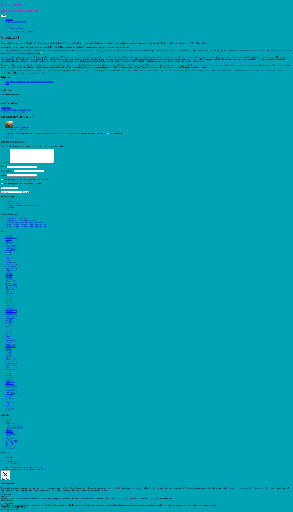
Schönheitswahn (11, 434)
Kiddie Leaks (10, 24)
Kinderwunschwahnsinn (14, 428)
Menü (3, 16)
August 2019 (10, 293)
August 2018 (10, 318)
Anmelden (9, 457)
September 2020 (11, 268)
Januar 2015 (9, 361)
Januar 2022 (9, 242)
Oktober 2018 (10, 314)
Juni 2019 (9, 297)
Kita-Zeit (8, 430)
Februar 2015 (10, 359)
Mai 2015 (8, 353)
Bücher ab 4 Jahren (17, 28)
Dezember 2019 (11, 285)
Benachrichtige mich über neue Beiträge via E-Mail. (22, 184)
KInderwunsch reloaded (14, 426)
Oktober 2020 (10, 266)
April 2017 (9, 332)
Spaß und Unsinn (11, 440)
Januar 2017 (9, 338)
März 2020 (9, 279)
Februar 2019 (10, 306)
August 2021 (10, 250)
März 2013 (9, 400)
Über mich (9, 444)
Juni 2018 (9, 322)
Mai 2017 (8, 330)
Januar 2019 (9, 308)
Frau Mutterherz (20, 127)
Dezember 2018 (11, 310)
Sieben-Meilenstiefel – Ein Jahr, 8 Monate (16, 110)
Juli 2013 (8, 396)
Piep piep (8, 201)
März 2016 (9, 343)
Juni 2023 (9, 236)
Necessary (7, 494)
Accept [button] (26, 469)
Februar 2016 (10, 345)
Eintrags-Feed (10, 459)
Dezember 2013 (11, 386)
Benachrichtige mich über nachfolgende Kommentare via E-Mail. (27, 180)
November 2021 (11, 244)
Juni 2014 (9, 373)
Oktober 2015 (10, 347)
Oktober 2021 (10, 246)
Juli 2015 (8, 349)
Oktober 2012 (10, 408)
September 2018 (11, 316)
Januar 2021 (9, 260)
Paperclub (9, 432)
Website (4, 175)
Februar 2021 (10, 258)
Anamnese (9, 20)
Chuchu (8, 224)
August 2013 (10, 394)
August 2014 (10, 369)
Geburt (8, 421)
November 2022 (11, 238)
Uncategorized (6, 108)
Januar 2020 (9, 283)
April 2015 (9, 355)
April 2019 (9, 301)
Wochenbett (9, 448)
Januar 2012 (9, 410)
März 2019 (9, 303)
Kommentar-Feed (11, 461)
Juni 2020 (9, 275)
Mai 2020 (8, 277)
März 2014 (9, 380)
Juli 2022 (8, 240)
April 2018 (9, 326)
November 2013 (11, 388)
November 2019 (11, 287)
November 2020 (11, 264)
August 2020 (10, 271)
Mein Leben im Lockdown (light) (13, 112)
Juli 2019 (8, 295)
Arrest (7, 209)
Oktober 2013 (10, 390)
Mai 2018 (8, 324)
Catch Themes (40, 467)
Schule (7, 436)
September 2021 (11, 248)
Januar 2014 (9, 384)
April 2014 (9, 378)
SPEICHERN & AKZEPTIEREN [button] (13, 507)
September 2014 (11, 367)
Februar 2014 (10, 382)
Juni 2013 (9, 398)
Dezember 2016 (11, 340)
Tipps (7, 26)
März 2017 (9, 334)
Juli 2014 (8, 371)
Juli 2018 (8, 320)
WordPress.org (10, 463)
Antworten (9, 137)
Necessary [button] (4, 492)
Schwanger (9, 438)
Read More (45, 469)
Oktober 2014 (10, 365)
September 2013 (11, 392)
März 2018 (9, 328)
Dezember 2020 (11, 262)
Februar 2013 (10, 402)
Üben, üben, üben (11, 442)
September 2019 (11, 291)
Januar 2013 (9, 404)
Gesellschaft (9, 423)
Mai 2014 (8, 375)
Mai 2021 (8, 254)
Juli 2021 (8, 252)
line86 (32, 32)
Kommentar (5, 163)
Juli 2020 (8, 273)
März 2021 (9, 256)
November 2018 (11, 312)
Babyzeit (8, 419)
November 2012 (11, 406)
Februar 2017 (10, 336)
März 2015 (9, 357)
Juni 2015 (9, 351)
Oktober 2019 (10, 289)
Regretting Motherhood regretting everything (21, 205)
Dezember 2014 (11, 363)
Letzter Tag (9, 207)
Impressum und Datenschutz (15, 22)
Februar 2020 (10, 281)
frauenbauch (11, 4)
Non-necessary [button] (6, 501)
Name (4, 167)
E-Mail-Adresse (7, 171)
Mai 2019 (8, 299)
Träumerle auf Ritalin (13, 203)
